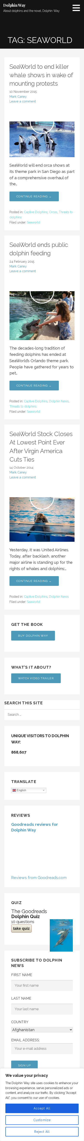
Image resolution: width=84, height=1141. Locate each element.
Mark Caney (18, 96)
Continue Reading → (34, 196)
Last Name (21, 998)
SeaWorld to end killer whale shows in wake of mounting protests (41, 75)
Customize (42, 1120)
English (21, 790)
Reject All (42, 1131)
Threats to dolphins (23, 406)
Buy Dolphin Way (33, 635)
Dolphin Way (14, 5)
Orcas (53, 212)
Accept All (42, 1108)
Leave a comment (22, 101)
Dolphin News (59, 401)
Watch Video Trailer (36, 678)
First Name (21, 975)
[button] (78, 7)
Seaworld (33, 222)
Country (19, 1022)
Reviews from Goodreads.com (39, 877)
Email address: (25, 1040)
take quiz (21, 928)
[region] (42, 1104)
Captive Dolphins (36, 212)
